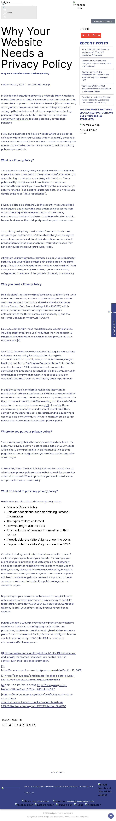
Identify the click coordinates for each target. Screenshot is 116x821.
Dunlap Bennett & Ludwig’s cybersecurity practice (29, 622)
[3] (18, 340)
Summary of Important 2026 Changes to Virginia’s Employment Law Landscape (96, 63)
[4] (13, 378)
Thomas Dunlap (41, 84)
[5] (47, 405)
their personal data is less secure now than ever (37, 99)
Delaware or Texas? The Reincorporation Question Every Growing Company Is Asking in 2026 (95, 76)
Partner (83, 133)
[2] (58, 314)
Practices (36, 5)
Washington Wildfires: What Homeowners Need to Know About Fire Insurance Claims (96, 88)
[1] (56, 103)
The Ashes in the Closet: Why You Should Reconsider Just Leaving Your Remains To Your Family (95, 100)
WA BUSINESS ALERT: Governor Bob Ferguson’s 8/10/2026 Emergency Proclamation (95, 52)
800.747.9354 (97, 3)
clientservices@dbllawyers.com (80, 801)
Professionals (57, 5)
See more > (58, 772)
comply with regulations (15, 118)
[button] (83, 35)
